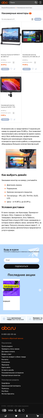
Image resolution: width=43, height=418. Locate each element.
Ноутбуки (5, 391)
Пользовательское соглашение (13, 373)
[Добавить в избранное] (11, 69)
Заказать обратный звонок (12, 338)
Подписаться (21, 266)
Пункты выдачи (7, 346)
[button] (3, 290)
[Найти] (36, 2)
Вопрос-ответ (6, 354)
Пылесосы (5, 388)
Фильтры (37, 19)
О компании (6, 362)
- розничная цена (6, 61)
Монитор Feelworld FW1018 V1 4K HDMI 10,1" (10, 55)
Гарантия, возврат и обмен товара (14, 357)
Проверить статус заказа (10, 349)
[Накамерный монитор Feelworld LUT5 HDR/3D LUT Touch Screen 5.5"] (32, 36)
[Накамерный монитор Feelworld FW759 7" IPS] (11, 86)
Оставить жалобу (8, 370)
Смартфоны (6, 383)
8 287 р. (3, 115)
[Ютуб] (10, 399)
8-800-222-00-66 (9, 334)
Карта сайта (6, 367)
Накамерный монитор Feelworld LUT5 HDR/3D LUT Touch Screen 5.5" (31, 56)
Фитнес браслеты (8, 394)
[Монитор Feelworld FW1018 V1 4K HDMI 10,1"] (11, 36)
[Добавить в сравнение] (14, 69)
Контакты (5, 359)
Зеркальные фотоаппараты (11, 386)
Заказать (5, 69)
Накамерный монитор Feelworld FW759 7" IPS (8, 106)
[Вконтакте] (3, 399)
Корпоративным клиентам (11, 375)
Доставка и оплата (8, 352)
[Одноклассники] (7, 399)
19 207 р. (25, 64)
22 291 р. (4, 64)
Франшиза (5, 365)
